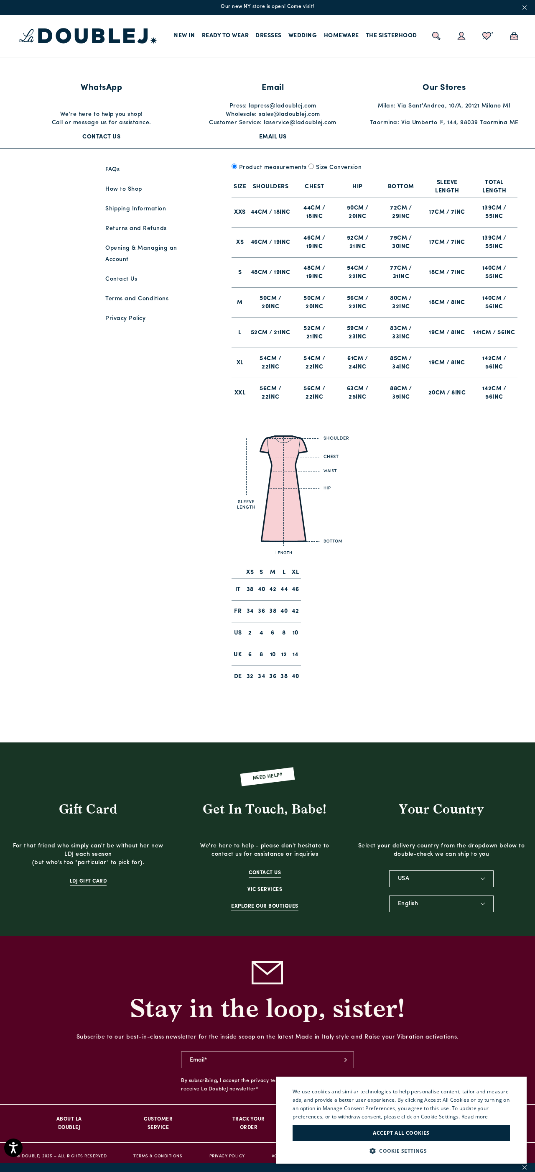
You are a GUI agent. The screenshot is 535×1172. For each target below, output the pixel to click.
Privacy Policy (125, 318)
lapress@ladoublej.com (282, 106)
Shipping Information (135, 209)
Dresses (268, 36)
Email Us (273, 137)
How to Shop (123, 189)
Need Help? (267, 777)
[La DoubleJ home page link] (88, 36)
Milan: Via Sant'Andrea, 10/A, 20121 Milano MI (444, 106)
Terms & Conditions (157, 1156)
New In (184, 36)
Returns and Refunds (136, 228)
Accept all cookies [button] (401, 1132)
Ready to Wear (225, 36)
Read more (474, 1116)
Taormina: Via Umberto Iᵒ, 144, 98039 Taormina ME (444, 123)
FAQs (112, 169)
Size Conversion (339, 167)
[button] (401, 1150)
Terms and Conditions (136, 299)
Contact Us (101, 137)
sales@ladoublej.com (289, 114)
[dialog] (401, 1120)
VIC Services (264, 889)
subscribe (345, 1060)
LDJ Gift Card (88, 881)
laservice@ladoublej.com (300, 123)
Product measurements (273, 167)
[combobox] (441, 878)
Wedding (302, 36)
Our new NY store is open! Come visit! (267, 6)
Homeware (341, 36)
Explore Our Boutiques (264, 906)
